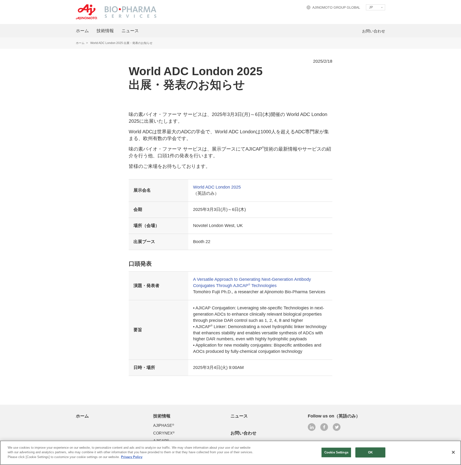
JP (371, 7)
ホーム (82, 30)
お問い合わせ (373, 31)
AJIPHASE (163, 425)
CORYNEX (164, 433)
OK (370, 452)
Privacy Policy (131, 457)
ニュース (130, 30)
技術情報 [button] (105, 30)
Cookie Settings (336, 452)
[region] (230, 453)
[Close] (453, 452)
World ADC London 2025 (217, 187)
